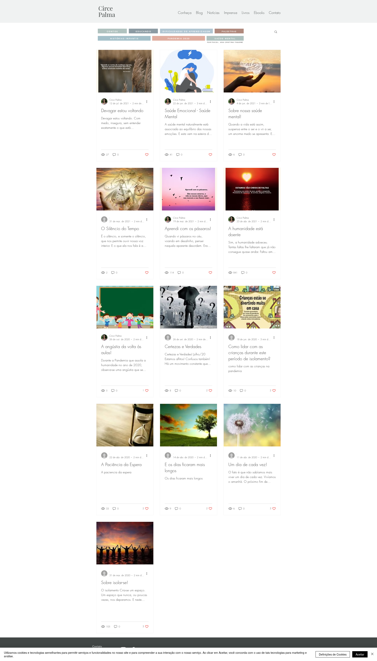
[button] (276, 32)
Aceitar (360, 654)
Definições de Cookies (333, 654)
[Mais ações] (148, 101)
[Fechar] (372, 654)
